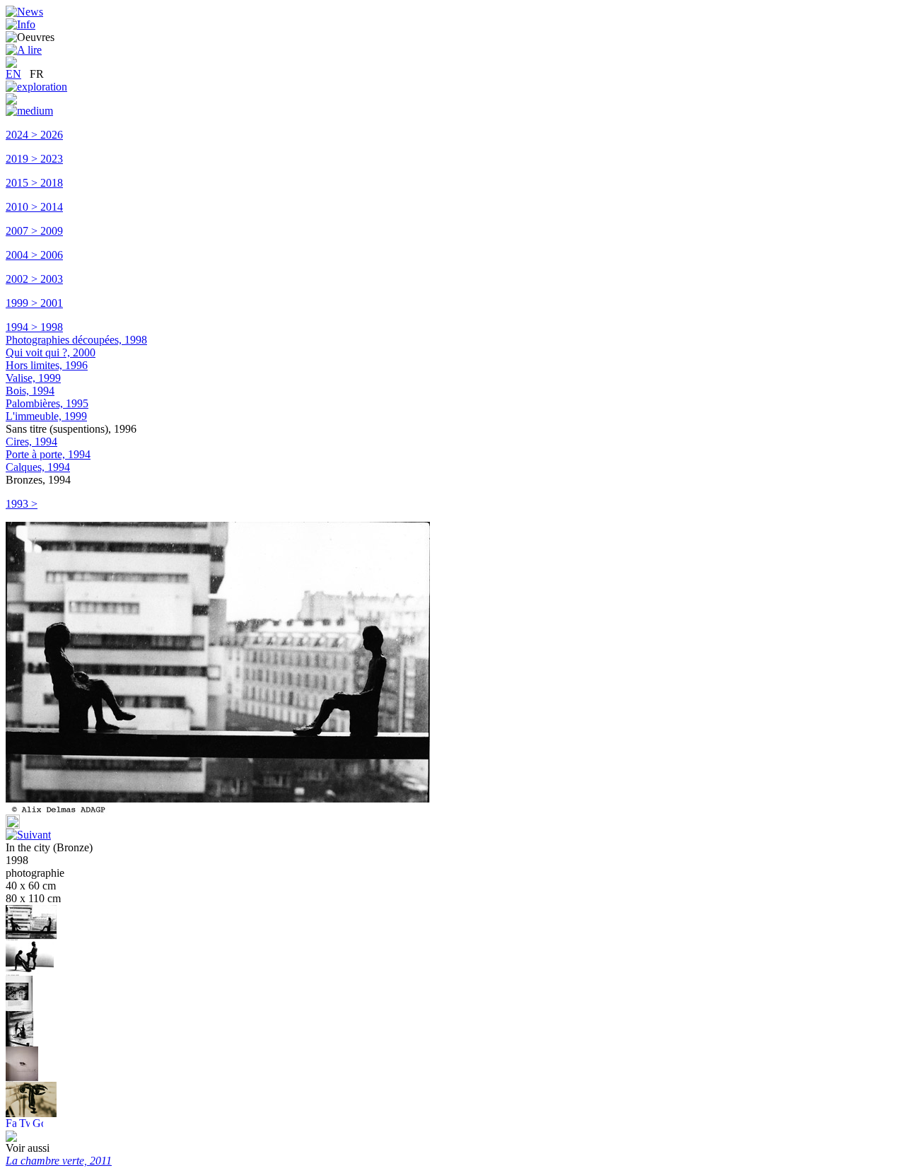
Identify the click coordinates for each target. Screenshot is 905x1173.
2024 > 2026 (34, 135)
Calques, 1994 (38, 467)
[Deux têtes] (22, 1078)
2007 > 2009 (34, 231)
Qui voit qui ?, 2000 (50, 352)
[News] (24, 12)
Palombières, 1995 (47, 403)
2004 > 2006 (34, 255)
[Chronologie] (11, 101)
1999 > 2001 (34, 303)
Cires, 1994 (31, 442)
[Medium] (29, 111)
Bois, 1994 (30, 391)
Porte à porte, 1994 (48, 454)
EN (13, 74)
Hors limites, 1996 (47, 365)
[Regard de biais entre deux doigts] (31, 1113)
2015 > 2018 (34, 183)
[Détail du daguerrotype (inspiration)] (19, 1043)
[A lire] (24, 50)
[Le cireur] (30, 972)
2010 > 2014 (34, 207)
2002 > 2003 (34, 279)
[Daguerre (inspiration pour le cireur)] (19, 1007)
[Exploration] (36, 87)
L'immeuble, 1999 (46, 416)
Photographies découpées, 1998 (76, 340)
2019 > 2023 (34, 159)
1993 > (21, 504)
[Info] (20, 24)
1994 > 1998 (34, 327)
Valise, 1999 (33, 378)
